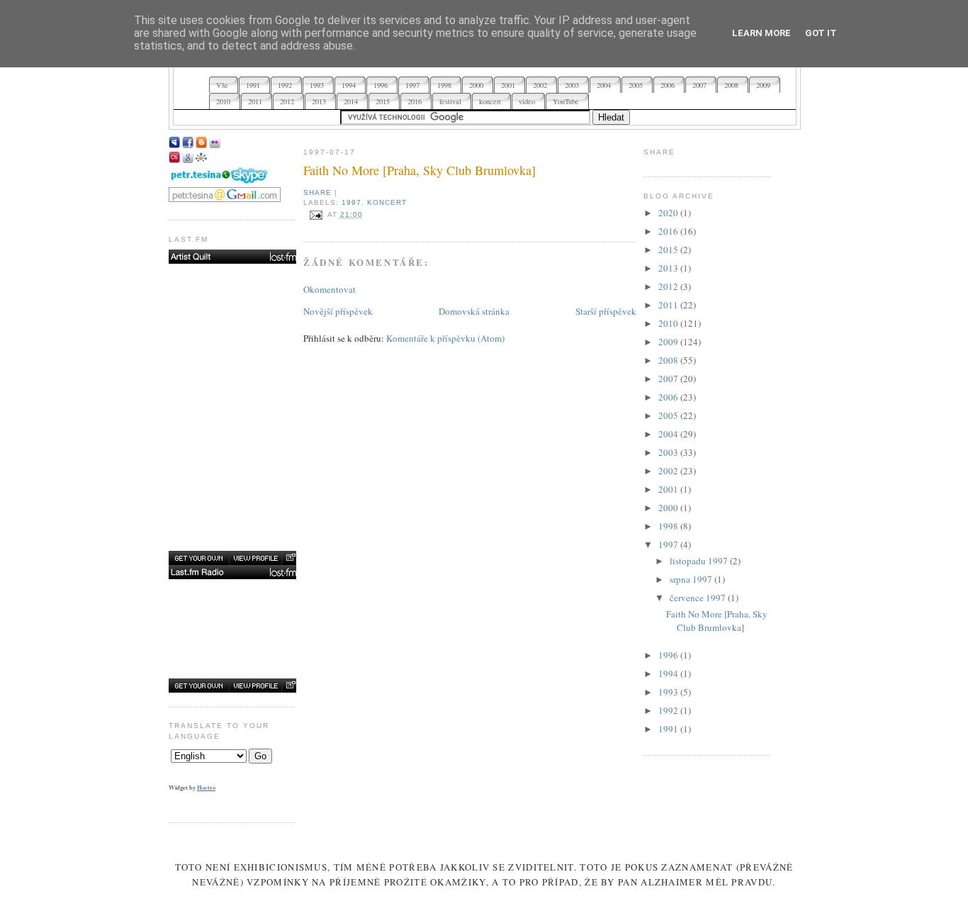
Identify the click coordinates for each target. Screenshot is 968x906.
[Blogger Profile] (201, 144)
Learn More (761, 33)
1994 (669, 673)
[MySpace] (174, 144)
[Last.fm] (174, 159)
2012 (669, 286)
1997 (351, 202)
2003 (669, 452)
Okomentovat (329, 289)
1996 (669, 655)
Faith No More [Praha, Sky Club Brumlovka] (419, 170)
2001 (669, 489)
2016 (669, 231)
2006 (669, 397)
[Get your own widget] (199, 558)
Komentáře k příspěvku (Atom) (445, 338)
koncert (387, 202)
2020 (669, 212)
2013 (669, 268)
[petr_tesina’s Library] (234, 572)
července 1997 (699, 597)
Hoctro (206, 787)
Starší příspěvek (605, 311)
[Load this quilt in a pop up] (290, 558)
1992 (669, 710)
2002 (669, 470)
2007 (669, 378)
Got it (821, 33)
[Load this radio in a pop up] (290, 685)
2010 (669, 323)
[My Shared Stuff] (187, 159)
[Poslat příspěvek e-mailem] (315, 214)
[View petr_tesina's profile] (255, 558)
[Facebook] (187, 144)
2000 (669, 507)
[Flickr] (214, 144)
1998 (669, 526)
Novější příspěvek (338, 311)
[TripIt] (201, 159)
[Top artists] (234, 257)
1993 (669, 692)
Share (317, 192)
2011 (669, 304)
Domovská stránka (474, 311)
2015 (669, 249)
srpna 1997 (692, 579)
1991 (669, 728)
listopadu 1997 (700, 560)
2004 (669, 433)
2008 (669, 360)
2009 (669, 341)
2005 (669, 415)
